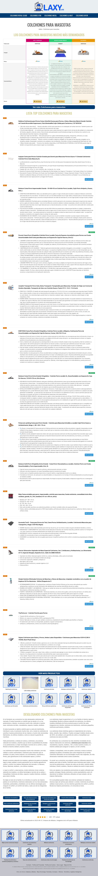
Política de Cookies (50, 865)
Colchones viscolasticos (11, 797)
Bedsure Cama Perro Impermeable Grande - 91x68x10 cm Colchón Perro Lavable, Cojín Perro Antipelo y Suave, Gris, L (55, 189)
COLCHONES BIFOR (82, 15)
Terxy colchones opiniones (49, 706)
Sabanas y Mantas (31, 872)
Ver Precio (38, 101)
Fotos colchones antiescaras (11, 803)
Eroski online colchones (68, 797)
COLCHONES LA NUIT (66, 15)
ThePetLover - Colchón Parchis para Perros (32, 613)
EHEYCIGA (37, 43)
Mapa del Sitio (68, 865)
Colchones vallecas (87, 689)
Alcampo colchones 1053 (67, 689)
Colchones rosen (86, 797)
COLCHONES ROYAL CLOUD (18, 15)
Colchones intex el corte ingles (49, 860)
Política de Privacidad (38, 865)
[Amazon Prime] (37, 61)
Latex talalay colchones (30, 690)
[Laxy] (49, 6)
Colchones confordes (88, 860)
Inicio (40, 29)
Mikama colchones (49, 842)
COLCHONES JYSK (35, 15)
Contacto (28, 865)
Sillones (61, 872)
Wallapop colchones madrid (88, 842)
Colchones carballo (87, 803)
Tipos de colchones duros (29, 860)
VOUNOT (60, 43)
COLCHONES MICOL (50, 15)
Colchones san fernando (11, 706)
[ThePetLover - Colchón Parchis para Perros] (11, 615)
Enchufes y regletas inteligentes (73, 872)
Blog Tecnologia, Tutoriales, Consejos (47, 872)
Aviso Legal (60, 865)
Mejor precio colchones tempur (10, 842)
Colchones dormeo (49, 689)
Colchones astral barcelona (30, 706)
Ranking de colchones (11, 689)
